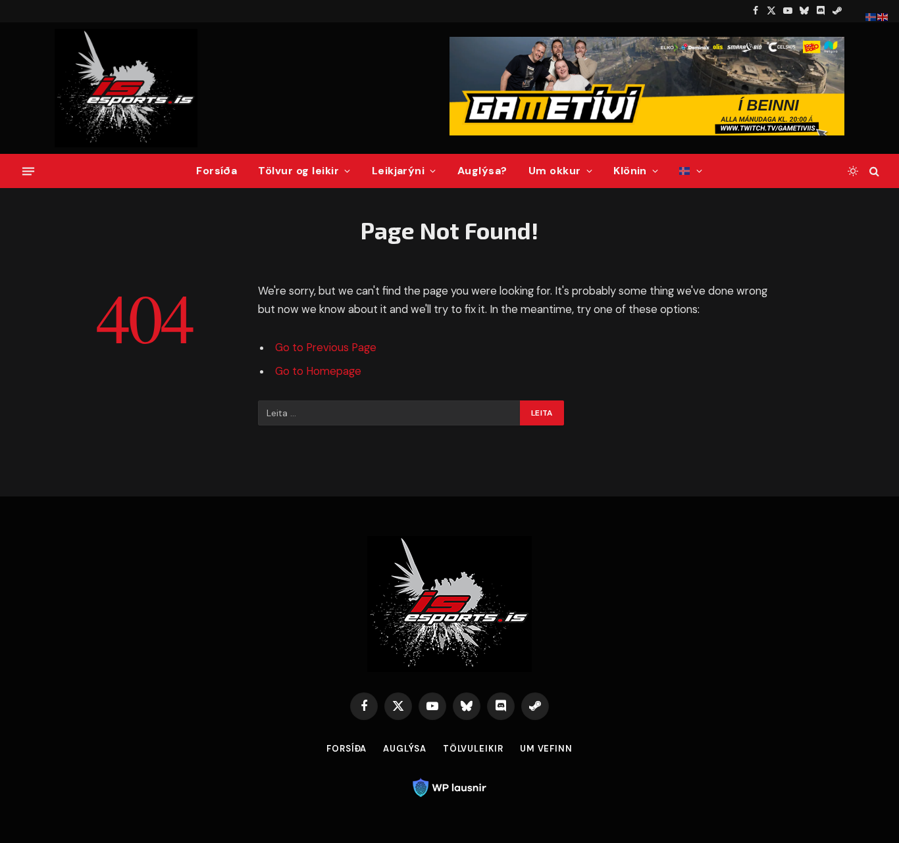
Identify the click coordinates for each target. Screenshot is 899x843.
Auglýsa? (482, 171)
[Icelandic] (691, 171)
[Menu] (28, 170)
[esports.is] (126, 88)
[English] (883, 16)
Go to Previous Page (325, 347)
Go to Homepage (318, 371)
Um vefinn (546, 748)
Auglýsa (404, 748)
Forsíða (216, 171)
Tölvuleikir (473, 748)
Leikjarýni (398, 171)
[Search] (873, 171)
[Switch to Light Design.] (853, 171)
